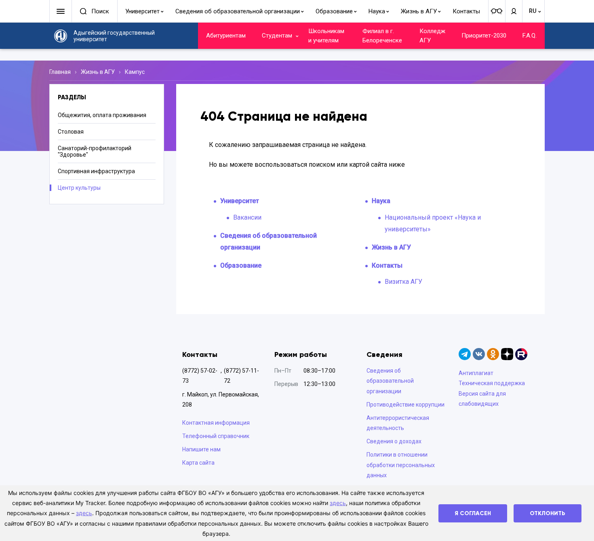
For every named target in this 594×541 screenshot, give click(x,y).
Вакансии (247, 217)
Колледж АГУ (432, 35)
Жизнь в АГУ (419, 11)
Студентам (277, 35)
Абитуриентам (226, 35)
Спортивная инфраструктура (96, 171)
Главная (60, 72)
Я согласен (473, 513)
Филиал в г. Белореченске (382, 35)
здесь (338, 502)
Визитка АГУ (403, 281)
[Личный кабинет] (513, 11)
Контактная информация (216, 422)
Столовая (71, 131)
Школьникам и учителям (326, 35)
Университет (142, 11)
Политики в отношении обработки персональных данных (401, 464)
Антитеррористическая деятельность (398, 423)
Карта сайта (198, 462)
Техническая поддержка (492, 383)
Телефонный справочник (215, 436)
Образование (334, 11)
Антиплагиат (476, 373)
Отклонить (547, 513)
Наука (377, 11)
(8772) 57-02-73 (199, 375)
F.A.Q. (529, 35)
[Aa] (496, 11)
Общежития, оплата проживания (102, 115)
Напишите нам (201, 449)
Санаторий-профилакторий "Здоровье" (94, 151)
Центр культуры (79, 188)
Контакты (466, 11)
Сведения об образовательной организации (237, 11)
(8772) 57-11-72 (241, 375)
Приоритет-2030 (483, 35)
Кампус (135, 72)
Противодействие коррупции (405, 404)
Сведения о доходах (394, 441)
